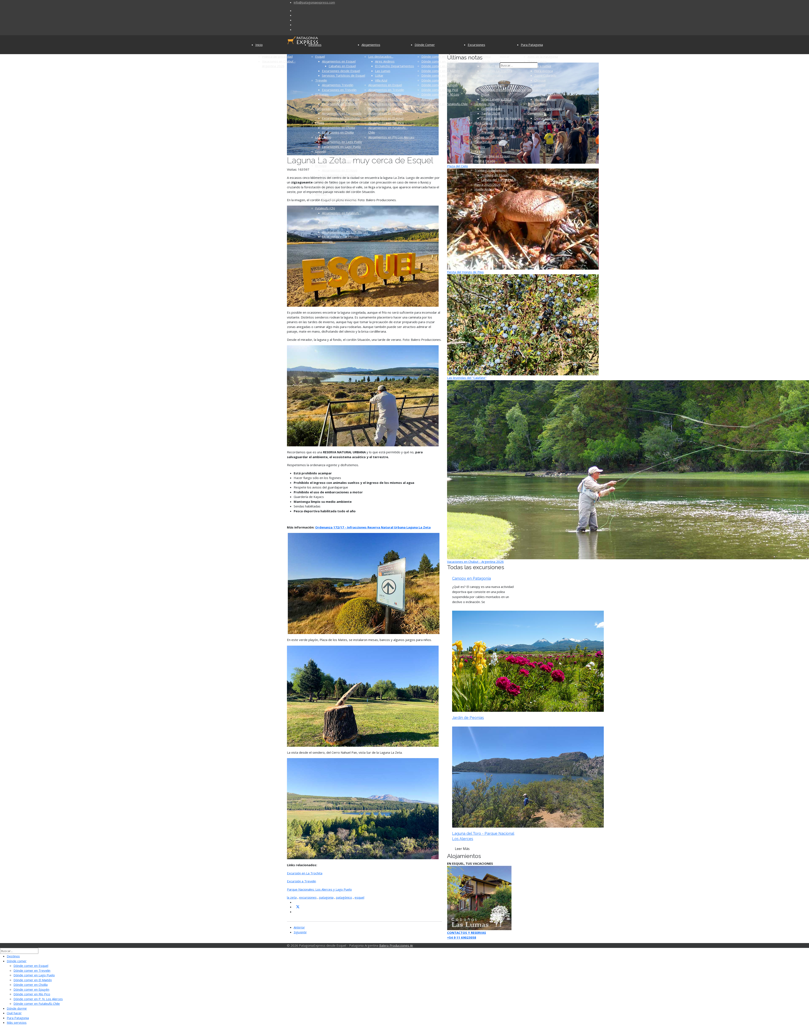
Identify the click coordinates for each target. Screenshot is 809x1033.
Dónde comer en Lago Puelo (442, 75)
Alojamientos (371, 45)
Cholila (319, 123)
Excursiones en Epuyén (338, 161)
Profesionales (538, 104)
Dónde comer (17, 961)
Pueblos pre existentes (545, 94)
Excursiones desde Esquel (341, 71)
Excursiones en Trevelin (339, 90)
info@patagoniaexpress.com (314, 2)
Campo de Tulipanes (489, 137)
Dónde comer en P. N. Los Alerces (38, 999)
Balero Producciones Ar (396, 945)
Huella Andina (484, 189)
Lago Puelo (323, 137)
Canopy (479, 147)
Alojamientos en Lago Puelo (342, 142)
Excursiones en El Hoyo (339, 175)
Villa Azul (381, 80)
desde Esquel (491, 61)
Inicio (259, 45)
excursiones (308, 897)
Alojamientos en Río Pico (340, 199)
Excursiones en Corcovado (341, 118)
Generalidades (491, 109)
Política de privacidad (277, 56)
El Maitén (321, 94)
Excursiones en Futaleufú (340, 222)
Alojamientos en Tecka (338, 189)
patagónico (344, 897)
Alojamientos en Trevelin (386, 90)
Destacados (543, 118)
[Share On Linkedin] (295, 912)
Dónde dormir (17, 1008)
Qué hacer (14, 1013)
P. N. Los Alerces (327, 227)
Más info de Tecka (335, 184)
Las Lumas (382, 71)
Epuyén (320, 151)
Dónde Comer (425, 45)
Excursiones (476, 45)
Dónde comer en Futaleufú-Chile (444, 104)
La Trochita (482, 56)
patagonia (326, 897)
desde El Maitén (493, 66)
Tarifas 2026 (490, 113)
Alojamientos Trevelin (337, 85)
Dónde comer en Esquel (438, 56)
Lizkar (379, 75)
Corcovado (323, 109)
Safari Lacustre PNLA (496, 99)
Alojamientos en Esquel (339, 61)
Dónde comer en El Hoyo (439, 85)
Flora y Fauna (537, 61)
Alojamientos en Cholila (338, 128)
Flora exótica (543, 71)
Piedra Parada (484, 161)
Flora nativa (542, 66)
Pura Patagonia (532, 45)
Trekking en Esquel (495, 175)
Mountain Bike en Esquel (492, 156)
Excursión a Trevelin (301, 881)
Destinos (314, 45)
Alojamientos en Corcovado (342, 113)
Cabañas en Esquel (342, 66)
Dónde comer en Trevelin (439, 61)
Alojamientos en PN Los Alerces (345, 232)
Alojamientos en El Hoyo (339, 170)
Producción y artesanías (545, 109)
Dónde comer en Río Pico (439, 90)
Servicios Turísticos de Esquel (343, 75)
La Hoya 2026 (484, 104)
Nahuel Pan (542, 123)
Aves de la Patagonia (543, 56)
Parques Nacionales (488, 75)
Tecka (319, 180)
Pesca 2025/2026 (487, 184)
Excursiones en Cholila (338, 132)
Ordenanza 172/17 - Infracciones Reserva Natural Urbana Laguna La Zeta (373, 527)
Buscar (505, 56)
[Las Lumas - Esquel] (479, 897)
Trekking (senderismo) (490, 170)
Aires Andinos (385, 61)
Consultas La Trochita (496, 71)
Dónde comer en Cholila (438, 66)
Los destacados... (380, 56)
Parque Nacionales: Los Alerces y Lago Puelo (319, 889)
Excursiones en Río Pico (339, 203)
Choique (540, 80)
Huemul (539, 85)
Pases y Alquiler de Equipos (501, 118)
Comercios (535, 113)
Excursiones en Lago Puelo (341, 147)
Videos (532, 128)
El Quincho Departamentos (394, 66)
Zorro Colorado (545, 75)
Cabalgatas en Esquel (489, 142)
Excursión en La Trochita (304, 873)
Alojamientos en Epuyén (339, 156)
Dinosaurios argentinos (544, 90)
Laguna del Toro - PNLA (498, 180)
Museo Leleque (545, 99)
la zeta (292, 897)
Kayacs (479, 151)
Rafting (479, 165)
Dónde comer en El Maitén (440, 71)
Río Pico (321, 194)
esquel (359, 897)
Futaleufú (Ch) (325, 208)
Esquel (320, 56)
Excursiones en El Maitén (340, 104)
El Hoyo (321, 165)
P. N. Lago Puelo (493, 85)
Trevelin (321, 80)
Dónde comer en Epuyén (439, 80)
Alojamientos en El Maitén (340, 99)
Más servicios (17, 1022)
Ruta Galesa (483, 123)
